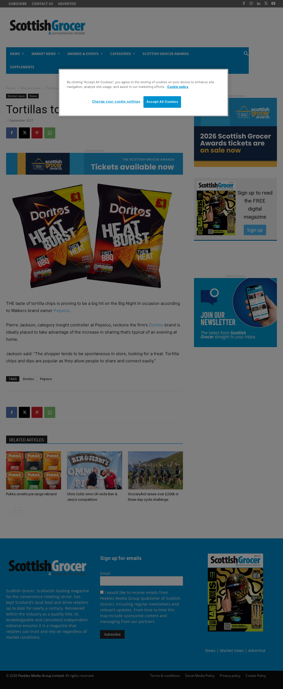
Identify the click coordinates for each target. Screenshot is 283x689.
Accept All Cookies (162, 102)
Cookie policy (177, 87)
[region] (143, 92)
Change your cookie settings (116, 101)
